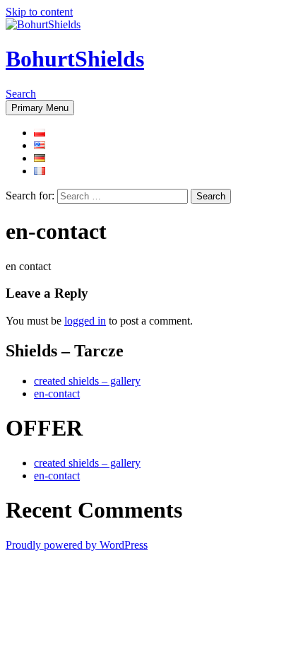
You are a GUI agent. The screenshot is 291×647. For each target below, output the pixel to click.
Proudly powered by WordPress (77, 545)
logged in (85, 321)
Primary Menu (40, 108)
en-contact (57, 393)
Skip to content (39, 12)
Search (21, 94)
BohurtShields (75, 58)
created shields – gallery (87, 381)
